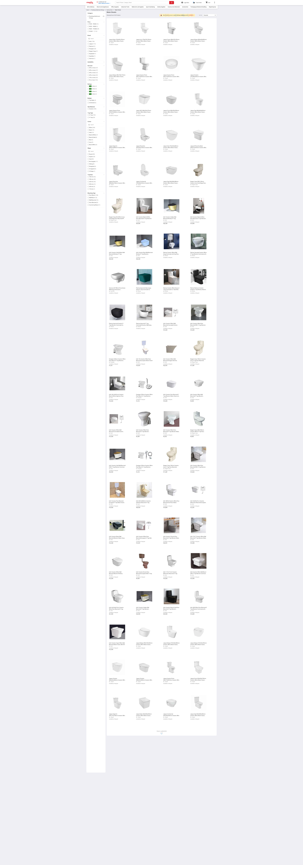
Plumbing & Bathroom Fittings (97, 10)
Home (87, 10)
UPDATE (191, 15)
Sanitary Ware (110, 10)
